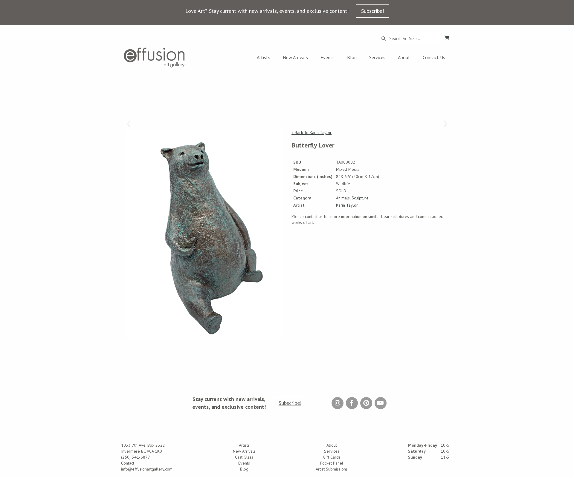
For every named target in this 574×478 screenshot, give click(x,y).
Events (327, 57)
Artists (263, 57)
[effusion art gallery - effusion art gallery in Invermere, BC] (154, 57)
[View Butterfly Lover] (204, 234)
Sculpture (360, 198)
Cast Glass (244, 457)
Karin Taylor (347, 205)
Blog (352, 57)
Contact (127, 463)
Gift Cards (332, 457)
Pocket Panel (331, 463)
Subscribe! (372, 10)
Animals (343, 198)
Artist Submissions (332, 469)
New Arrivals (295, 57)
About (404, 57)
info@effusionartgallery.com (146, 469)
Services (377, 57)
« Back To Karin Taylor (311, 132)
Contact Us (434, 57)
